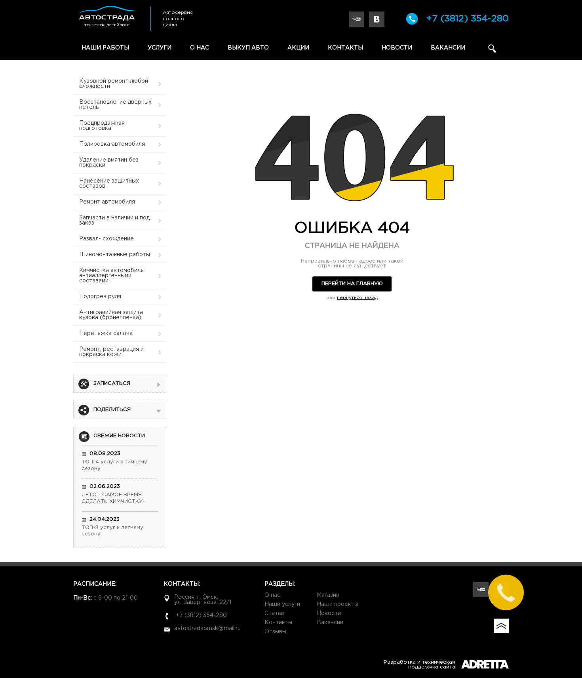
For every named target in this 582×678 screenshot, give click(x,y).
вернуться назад (357, 297)
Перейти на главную (352, 284)
